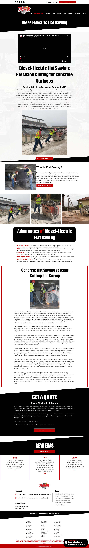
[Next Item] (87, 209)
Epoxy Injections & (75, 542)
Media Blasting (74, 544)
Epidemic (50, 546)
